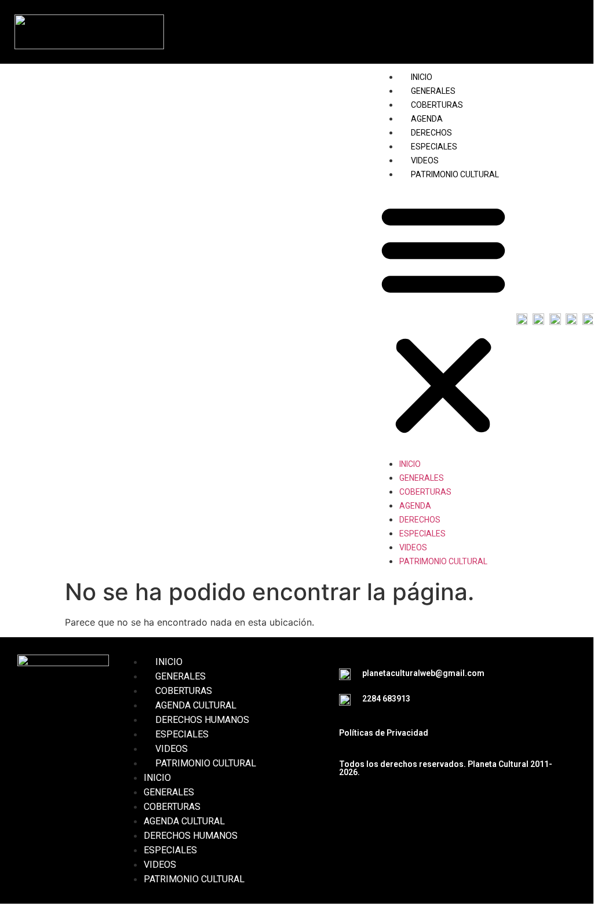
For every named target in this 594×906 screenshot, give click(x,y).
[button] (443, 318)
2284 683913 (386, 698)
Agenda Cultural (195, 705)
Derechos (431, 132)
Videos (425, 160)
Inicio (421, 77)
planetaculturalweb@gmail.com (423, 673)
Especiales (434, 146)
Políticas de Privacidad (383, 732)
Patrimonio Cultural (455, 174)
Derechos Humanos (202, 719)
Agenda (427, 118)
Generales (433, 91)
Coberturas (437, 104)
